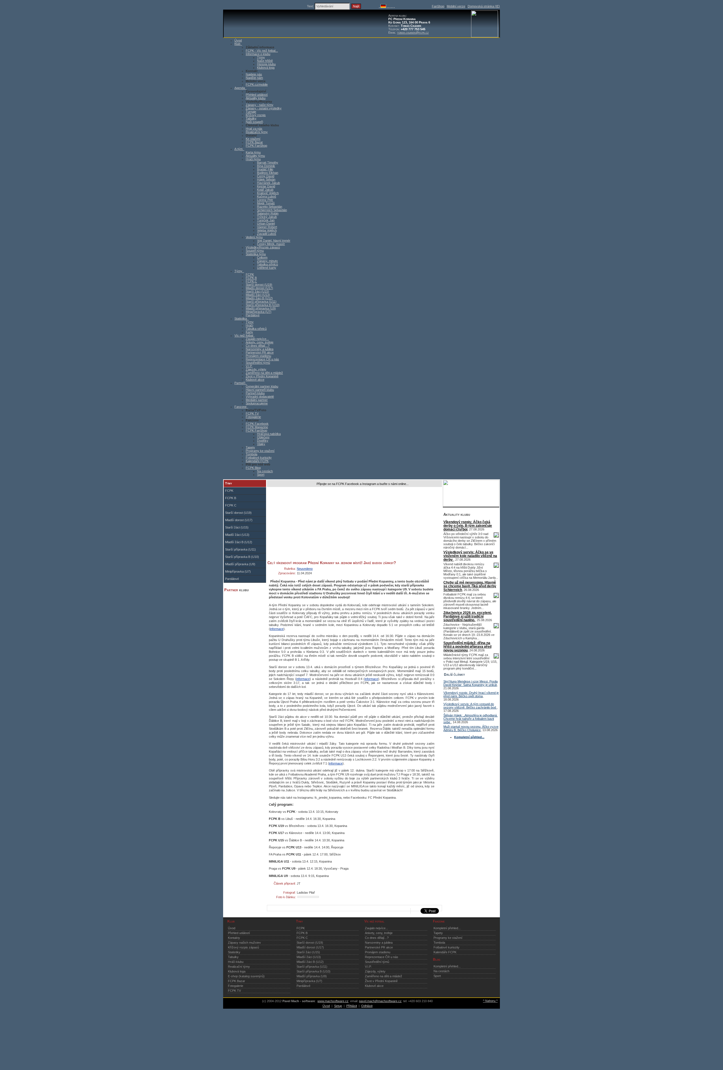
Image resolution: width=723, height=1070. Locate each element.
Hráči (249, 325)
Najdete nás (254, 74)
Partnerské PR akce (260, 352)
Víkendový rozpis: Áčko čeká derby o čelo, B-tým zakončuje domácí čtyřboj (467, 525)
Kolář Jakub (265, 189)
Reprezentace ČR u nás (262, 359)
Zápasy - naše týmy (259, 105)
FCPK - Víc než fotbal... (262, 50)
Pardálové (253, 315)
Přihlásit (351, 1006)
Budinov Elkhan (267, 172)
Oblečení (263, 437)
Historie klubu (266, 64)
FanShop (438, 6)
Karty (249, 332)
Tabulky (251, 118)
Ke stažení (253, 138)
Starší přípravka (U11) (261, 301)
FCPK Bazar (254, 142)
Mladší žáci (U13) (258, 294)
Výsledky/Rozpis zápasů (263, 247)
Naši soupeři (254, 122)
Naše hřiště (265, 60)
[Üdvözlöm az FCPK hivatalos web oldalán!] (394, 6)
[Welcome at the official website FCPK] (379, 6)
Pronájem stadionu (258, 356)
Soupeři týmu (255, 250)
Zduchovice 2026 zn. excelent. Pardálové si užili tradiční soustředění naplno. (467, 616)
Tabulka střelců (267, 264)
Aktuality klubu (255, 98)
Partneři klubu (255, 393)
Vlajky (261, 444)
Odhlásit (367, 1006)
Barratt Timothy (267, 162)
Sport (260, 474)
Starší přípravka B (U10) (263, 305)
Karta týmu (253, 152)
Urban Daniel (266, 223)
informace (277, 629)
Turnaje (251, 111)
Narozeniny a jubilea (259, 349)
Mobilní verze (456, 6)
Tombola (251, 454)
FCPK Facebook (257, 423)
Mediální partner (257, 400)
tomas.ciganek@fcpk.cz (413, 32)
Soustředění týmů (258, 362)
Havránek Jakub (268, 183)
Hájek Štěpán (266, 179)
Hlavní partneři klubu (260, 389)
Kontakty (234, 937)
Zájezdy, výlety (256, 369)
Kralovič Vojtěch (268, 193)
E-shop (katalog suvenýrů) (246, 976)
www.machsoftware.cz (333, 1001)
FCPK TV (252, 413)
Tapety (250, 447)
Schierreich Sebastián (272, 210)
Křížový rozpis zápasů (243, 947)
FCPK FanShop (256, 145)
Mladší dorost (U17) (259, 288)
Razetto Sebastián (269, 206)
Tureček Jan (266, 220)
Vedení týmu (254, 237)
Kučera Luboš (266, 196)
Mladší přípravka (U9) (261, 308)
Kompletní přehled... (447, 928)
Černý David (265, 176)
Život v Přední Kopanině (262, 376)
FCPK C (251, 281)
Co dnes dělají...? (257, 345)
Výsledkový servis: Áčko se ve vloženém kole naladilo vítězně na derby (470, 555)
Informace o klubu (258, 54)
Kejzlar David (266, 186)
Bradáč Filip (265, 169)
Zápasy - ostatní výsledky (264, 108)
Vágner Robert (267, 227)
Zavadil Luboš (266, 233)
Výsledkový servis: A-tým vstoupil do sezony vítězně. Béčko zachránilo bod (470, 705)
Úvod (231, 928)
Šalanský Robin (267, 213)
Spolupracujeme (257, 403)
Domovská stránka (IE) (484, 6)
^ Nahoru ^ (490, 1000)
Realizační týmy (257, 132)
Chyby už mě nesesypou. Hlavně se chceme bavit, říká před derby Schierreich (469, 586)
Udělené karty (266, 267)
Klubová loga (266, 67)
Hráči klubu (235, 961)
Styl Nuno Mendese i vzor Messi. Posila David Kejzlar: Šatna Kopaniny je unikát (470, 683)
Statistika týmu (256, 254)
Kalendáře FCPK (257, 461)
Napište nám (254, 77)
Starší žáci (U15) (257, 291)
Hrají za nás (254, 128)
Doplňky (262, 440)
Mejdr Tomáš (266, 203)
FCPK (250, 274)
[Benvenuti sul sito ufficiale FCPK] (388, 6)
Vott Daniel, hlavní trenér (273, 240)
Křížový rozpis (256, 115)
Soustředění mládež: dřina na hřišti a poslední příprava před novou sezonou (467, 646)
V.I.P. (249, 366)
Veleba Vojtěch (267, 230)
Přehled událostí (257, 94)
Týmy (261, 57)
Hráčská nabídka (269, 434)
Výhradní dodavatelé (260, 396)
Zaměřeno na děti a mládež (264, 372)
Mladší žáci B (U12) (259, 298)
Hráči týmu (253, 159)
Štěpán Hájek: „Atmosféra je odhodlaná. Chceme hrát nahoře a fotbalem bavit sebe (470, 719)
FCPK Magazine (257, 427)
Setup (338, 1006)
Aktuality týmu (255, 155)
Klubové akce (255, 379)
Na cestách (265, 471)
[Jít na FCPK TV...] (471, 505)
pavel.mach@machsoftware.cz (380, 1001)
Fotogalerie (253, 417)
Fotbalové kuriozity (259, 457)
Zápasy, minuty (267, 261)
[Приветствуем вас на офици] (391, 6)
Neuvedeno (305, 568)
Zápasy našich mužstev (244, 942)
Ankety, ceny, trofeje (259, 342)
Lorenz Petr (265, 200)
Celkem (262, 257)
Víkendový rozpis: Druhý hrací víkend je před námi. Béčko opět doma (471, 694)
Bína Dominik (266, 166)
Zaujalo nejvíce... (257, 339)
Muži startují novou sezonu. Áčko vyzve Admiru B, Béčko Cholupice (470, 728)
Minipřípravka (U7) (258, 311)
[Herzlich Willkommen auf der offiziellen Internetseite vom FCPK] (383, 6)
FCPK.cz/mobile (257, 84)
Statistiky (234, 952)
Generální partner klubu (262, 386)
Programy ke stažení (260, 450)
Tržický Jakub (267, 216)
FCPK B (251, 278)
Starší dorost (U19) (259, 284)
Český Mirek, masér (271, 244)
